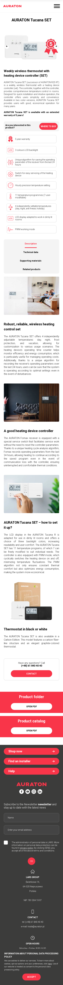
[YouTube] (27, 791)
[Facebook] (21, 791)
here (50, 964)
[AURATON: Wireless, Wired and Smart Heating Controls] (12, 6)
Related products (31, 269)
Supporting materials (30, 261)
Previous (7, 47)
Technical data (30, 252)
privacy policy (26, 848)
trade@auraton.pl (36, 926)
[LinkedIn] (40, 791)
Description (31, 243)
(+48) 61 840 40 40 (31, 665)
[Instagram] (33, 791)
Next (56, 47)
